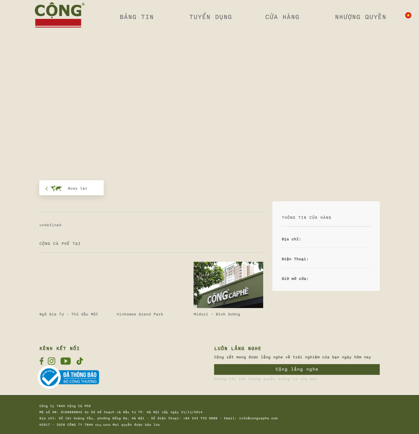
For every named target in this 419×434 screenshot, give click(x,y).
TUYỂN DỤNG (210, 17)
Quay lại (77, 188)
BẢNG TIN (136, 17)
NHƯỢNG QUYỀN (360, 17)
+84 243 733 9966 (200, 418)
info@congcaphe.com (258, 418)
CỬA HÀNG (282, 17)
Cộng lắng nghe (296, 369)
